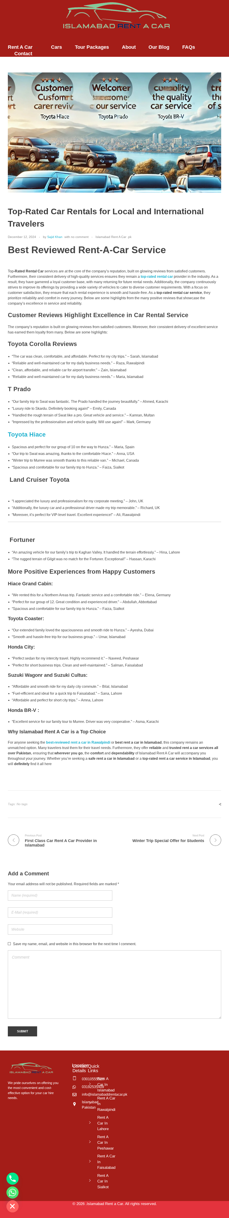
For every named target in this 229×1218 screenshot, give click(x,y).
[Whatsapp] (12, 1192)
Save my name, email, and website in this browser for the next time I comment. (74, 944)
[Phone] (12, 1179)
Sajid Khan (54, 237)
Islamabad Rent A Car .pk (113, 237)
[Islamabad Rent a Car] (114, 15)
